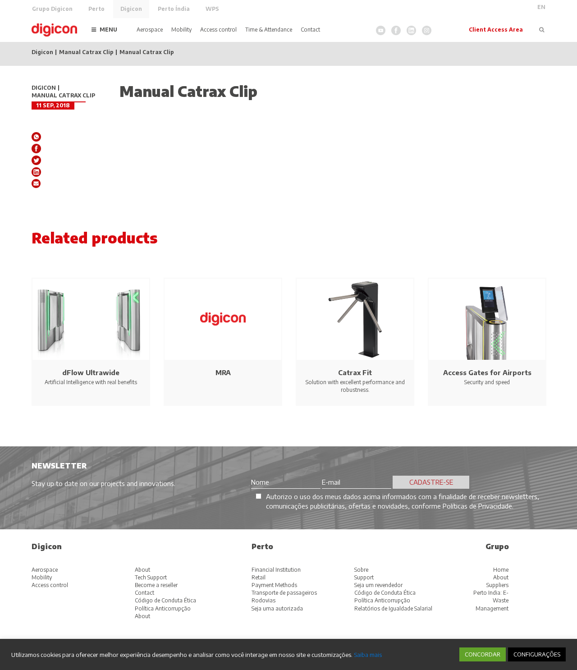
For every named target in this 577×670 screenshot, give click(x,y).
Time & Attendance (268, 29)
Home (500, 569)
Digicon (131, 8)
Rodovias (263, 600)
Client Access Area (496, 29)
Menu (108, 29)
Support (364, 577)
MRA (223, 372)
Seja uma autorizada (277, 608)
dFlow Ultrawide (90, 372)
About (142, 569)
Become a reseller (156, 585)
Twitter (36, 160)
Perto (96, 8)
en (541, 7)
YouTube (380, 30)
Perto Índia (174, 8)
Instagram (426, 30)
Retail (259, 577)
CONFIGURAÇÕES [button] (536, 654)
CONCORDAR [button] (482, 654)
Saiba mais (368, 654)
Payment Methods (274, 585)
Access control (218, 29)
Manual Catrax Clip (86, 52)
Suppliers (497, 585)
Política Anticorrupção (163, 608)
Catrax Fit (355, 372)
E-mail (36, 183)
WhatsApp (36, 137)
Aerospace (150, 29)
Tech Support (151, 577)
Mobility (181, 29)
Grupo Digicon (52, 8)
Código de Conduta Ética (165, 600)
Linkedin (36, 172)
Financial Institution (276, 569)
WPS (212, 8)
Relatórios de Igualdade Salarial (393, 608)
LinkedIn (411, 30)
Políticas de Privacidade (477, 506)
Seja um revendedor (378, 585)
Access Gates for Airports (487, 372)
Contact (310, 29)
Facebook (396, 30)
